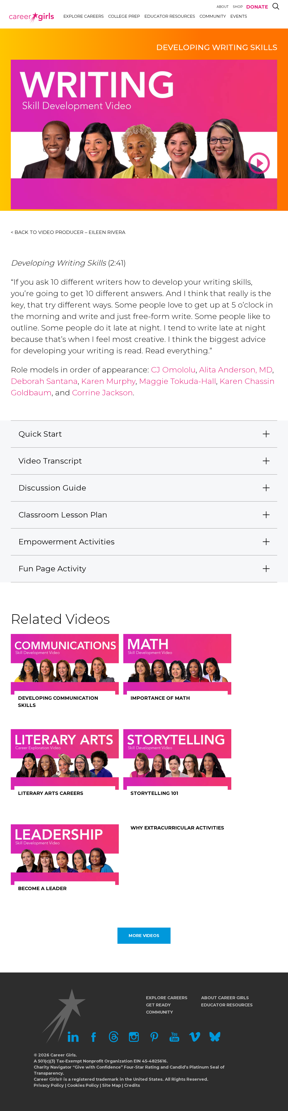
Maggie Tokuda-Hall (177, 381)
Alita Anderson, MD (235, 369)
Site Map (111, 1085)
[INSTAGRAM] (134, 1040)
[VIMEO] (194, 1040)
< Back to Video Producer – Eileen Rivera (68, 232)
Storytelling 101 (154, 793)
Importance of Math (160, 698)
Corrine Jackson (101, 392)
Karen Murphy (108, 381)
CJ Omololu (173, 369)
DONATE (257, 7)
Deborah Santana (44, 381)
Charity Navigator (53, 1067)
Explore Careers (83, 16)
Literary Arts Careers (50, 793)
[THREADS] (113, 1040)
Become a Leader (42, 888)
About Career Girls (225, 997)
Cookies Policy (83, 1085)
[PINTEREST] (154, 1040)
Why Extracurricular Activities (177, 828)
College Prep (124, 16)
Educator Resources (169, 16)
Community (213, 16)
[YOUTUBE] (174, 1040)
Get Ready (158, 1005)
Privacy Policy (49, 1085)
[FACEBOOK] (93, 1040)
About (222, 7)
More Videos (144, 935)
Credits (132, 1085)
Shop (238, 7)
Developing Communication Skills (58, 701)
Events (238, 16)
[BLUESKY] (214, 1040)
